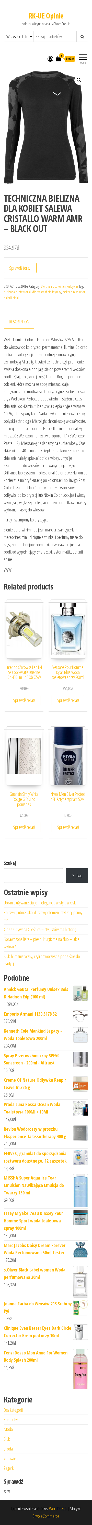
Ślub (7, 1439)
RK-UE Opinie (46, 16)
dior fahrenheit (41, 291)
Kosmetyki (11, 1419)
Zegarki (9, 1468)
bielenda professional (17, 291)
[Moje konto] (50, 58)
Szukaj (10, 863)
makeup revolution (74, 291)
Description (19, 322)
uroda (8, 1449)
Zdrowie (10, 1458)
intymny (56, 291)
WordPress (57, 1508)
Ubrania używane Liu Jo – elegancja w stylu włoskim (41, 903)
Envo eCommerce (46, 1516)
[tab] (23, 322)
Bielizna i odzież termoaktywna (59, 286)
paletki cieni (11, 297)
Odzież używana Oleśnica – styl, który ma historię (40, 929)
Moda (8, 1429)
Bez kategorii (13, 1410)
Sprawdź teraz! (20, 268)
